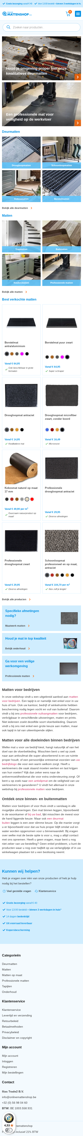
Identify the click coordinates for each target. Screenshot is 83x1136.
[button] (78, 14)
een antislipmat (38, 780)
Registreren (9, 1067)
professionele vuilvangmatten (39, 713)
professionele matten (31, 789)
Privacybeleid (10, 1032)
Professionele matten (15, 980)
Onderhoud (9, 991)
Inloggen (7, 1061)
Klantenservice (11, 1009)
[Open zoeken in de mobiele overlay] (41, 27)
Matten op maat (12, 975)
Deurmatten (9, 963)
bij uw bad (34, 814)
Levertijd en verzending (17, 1015)
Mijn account (10, 1055)
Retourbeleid (10, 1021)
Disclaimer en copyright (17, 1037)
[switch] (8, 1130)
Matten (6, 969)
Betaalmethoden (12, 1026)
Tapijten (7, 986)
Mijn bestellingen (12, 1072)
